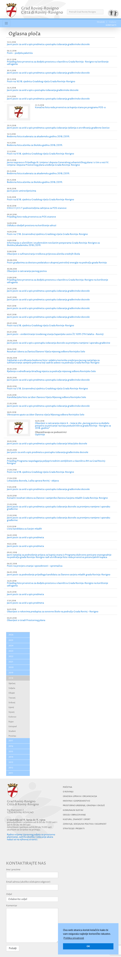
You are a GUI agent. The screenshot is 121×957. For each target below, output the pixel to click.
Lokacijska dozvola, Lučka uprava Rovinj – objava (33, 480)
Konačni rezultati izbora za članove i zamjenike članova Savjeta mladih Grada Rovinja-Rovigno (57, 497)
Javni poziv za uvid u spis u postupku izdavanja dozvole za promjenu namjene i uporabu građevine (58, 342)
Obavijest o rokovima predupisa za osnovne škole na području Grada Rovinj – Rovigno (52, 611)
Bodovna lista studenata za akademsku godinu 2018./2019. (38, 136)
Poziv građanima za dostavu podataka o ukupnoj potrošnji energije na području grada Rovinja (57, 262)
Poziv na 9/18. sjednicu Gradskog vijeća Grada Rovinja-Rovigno (40, 153)
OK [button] (88, 946)
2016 (11, 746)
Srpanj (11, 712)
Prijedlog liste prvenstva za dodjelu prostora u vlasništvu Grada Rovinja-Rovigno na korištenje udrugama (57, 281)
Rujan (11, 721)
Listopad (13, 726)
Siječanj (12, 683)
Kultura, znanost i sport (76, 819)
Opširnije (40, 434)
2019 (11, 672)
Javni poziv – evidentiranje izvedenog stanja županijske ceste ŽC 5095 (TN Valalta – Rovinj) (55, 334)
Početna (67, 787)
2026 (11, 634)
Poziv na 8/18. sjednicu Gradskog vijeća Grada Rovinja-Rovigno (40, 199)
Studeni (12, 731)
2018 (11, 678)
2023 (11, 651)
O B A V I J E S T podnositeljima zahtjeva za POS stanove (36, 208)
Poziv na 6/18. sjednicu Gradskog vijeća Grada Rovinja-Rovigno (40, 325)
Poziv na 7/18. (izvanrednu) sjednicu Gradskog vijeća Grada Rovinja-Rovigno (47, 234)
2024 (11, 645)
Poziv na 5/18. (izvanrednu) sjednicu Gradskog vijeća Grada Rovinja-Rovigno (47, 388)
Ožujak (12, 693)
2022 (11, 656)
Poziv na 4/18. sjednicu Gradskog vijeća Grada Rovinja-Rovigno (40, 472)
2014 (11, 757)
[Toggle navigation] (6, 23)
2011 (11, 773)
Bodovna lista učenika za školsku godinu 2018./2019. (35, 145)
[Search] (104, 11)
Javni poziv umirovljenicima (21, 190)
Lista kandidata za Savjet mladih (24, 528)
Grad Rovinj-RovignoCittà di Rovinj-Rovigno (42, 10)
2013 (11, 762)
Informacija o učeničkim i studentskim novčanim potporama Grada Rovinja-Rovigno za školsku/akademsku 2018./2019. (53, 244)
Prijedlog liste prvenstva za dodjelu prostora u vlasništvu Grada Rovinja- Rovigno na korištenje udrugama (58, 63)
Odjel (9, 894)
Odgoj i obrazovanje (74, 814)
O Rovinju (68, 791)
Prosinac (12, 736)
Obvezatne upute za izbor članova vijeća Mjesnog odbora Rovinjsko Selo (45, 414)
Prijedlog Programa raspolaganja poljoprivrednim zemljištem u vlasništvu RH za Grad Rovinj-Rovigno (56, 462)
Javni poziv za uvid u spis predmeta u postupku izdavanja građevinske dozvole (48, 44)
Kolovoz (12, 716)
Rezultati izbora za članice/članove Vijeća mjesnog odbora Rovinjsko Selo (46, 351)
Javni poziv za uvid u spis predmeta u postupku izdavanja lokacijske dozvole (47, 443)
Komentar (11, 905)
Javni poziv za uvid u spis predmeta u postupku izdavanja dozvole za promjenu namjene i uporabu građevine (58, 508)
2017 (11, 740)
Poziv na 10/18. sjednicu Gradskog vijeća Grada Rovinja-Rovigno (41, 81)
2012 (11, 767)
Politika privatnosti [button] (73, 938)
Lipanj (11, 707)
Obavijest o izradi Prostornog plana (26, 620)
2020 (11, 667)
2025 (11, 640)
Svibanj (12, 702)
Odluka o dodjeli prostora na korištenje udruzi (31, 225)
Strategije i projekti (74, 828)
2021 (11, 661)
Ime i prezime (13, 869)
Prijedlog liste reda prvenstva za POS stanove (31, 216)
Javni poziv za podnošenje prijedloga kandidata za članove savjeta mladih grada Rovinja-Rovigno (58, 574)
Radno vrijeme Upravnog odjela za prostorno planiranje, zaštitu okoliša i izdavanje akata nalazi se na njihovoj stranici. (31, 837)
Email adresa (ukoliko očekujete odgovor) (28, 882)
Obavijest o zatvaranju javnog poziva (27, 271)
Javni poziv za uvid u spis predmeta (25, 537)
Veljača (12, 688)
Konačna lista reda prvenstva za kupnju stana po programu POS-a (70, 107)
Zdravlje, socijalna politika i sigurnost (85, 824)
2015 (11, 751)
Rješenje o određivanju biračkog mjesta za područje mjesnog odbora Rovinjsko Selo (51, 371)
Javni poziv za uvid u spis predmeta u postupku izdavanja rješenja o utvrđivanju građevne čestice (58, 127)
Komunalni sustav (73, 810)
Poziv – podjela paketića (20, 53)
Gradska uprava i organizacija (80, 796)
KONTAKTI (109, 6)
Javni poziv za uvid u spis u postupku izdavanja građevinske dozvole (42, 90)
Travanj (12, 698)
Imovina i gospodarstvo (76, 801)
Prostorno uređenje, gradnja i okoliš (84, 805)
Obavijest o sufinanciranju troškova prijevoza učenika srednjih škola (43, 253)
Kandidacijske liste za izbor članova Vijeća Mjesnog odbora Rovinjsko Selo (46, 397)
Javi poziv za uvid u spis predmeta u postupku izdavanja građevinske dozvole (47, 452)
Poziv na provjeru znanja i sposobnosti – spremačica (34, 565)
